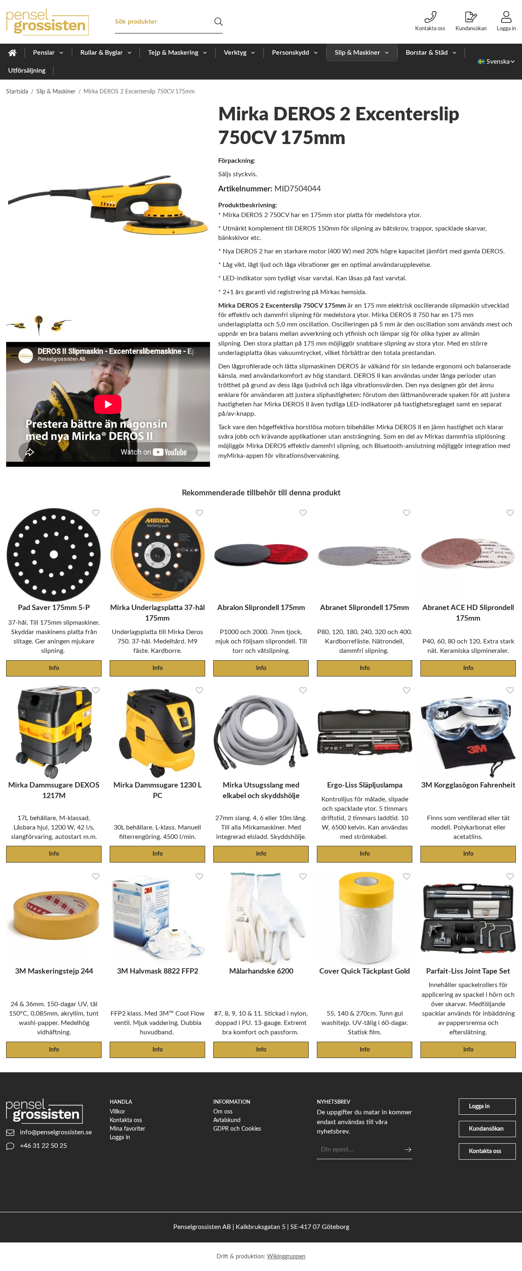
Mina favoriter (127, 1129)
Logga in (506, 28)
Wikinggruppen (286, 1256)
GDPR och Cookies (237, 1129)
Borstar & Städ (427, 52)
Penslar (44, 52)
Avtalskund (227, 1120)
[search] (219, 21)
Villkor (117, 1112)
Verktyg (235, 52)
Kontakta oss (430, 28)
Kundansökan (471, 28)
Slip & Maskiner (357, 52)
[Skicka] (408, 1149)
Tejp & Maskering (173, 52)
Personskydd (290, 52)
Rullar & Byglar (101, 52)
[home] (12, 53)
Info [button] (54, 668)
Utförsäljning (26, 70)
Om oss (222, 1112)
